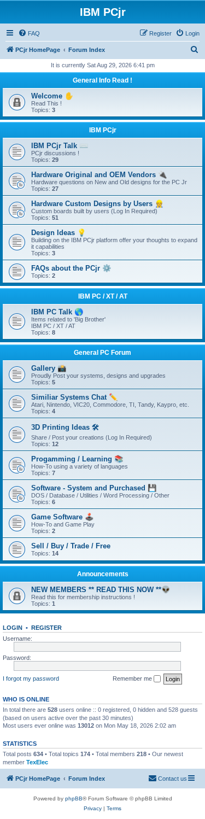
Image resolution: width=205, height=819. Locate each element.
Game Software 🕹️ (62, 517)
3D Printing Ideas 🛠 (65, 427)
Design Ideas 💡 (58, 233)
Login (12, 627)
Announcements (102, 574)
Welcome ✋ (52, 96)
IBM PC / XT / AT (102, 296)
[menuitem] (29, 33)
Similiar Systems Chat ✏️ (74, 397)
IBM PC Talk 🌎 (57, 312)
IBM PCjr (102, 130)
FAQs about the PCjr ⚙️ (71, 268)
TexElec (37, 762)
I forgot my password (31, 678)
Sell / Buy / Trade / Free (70, 546)
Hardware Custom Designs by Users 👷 (97, 204)
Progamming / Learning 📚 (77, 459)
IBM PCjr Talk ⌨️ (59, 146)
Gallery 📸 (48, 368)
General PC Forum (102, 352)
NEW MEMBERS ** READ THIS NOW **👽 (100, 590)
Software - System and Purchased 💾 (93, 488)
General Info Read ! (102, 80)
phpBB (74, 798)
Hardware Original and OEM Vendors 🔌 (99, 175)
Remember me (133, 678)
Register (46, 627)
